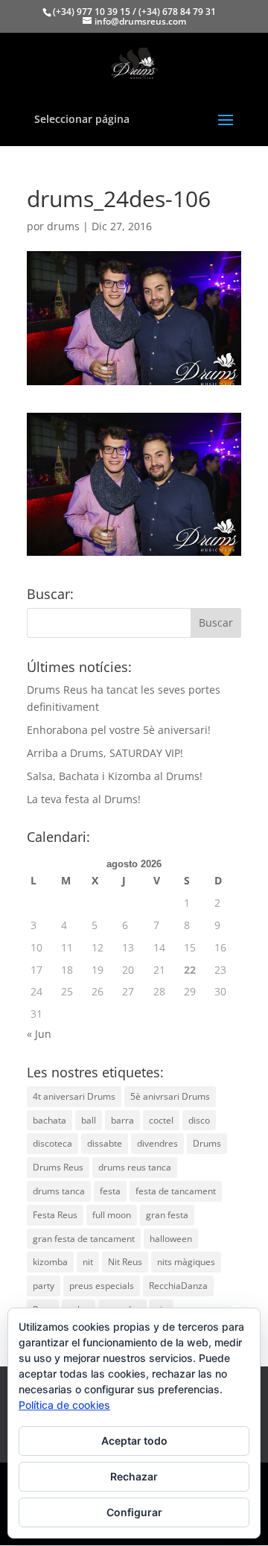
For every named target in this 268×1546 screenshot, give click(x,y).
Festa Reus (55, 1214)
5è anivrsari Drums (170, 1096)
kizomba (50, 1261)
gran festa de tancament (84, 1238)
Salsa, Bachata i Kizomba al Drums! (114, 776)
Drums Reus (58, 1167)
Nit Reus (125, 1261)
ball (88, 1120)
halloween (171, 1238)
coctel (161, 1120)
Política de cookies (64, 1404)
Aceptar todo (134, 1440)
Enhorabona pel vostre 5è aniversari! (119, 730)
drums (63, 226)
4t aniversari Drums (74, 1096)
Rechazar (134, 1476)
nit (88, 1261)
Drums (207, 1143)
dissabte (104, 1143)
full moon (111, 1214)
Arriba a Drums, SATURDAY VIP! (105, 753)
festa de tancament (175, 1191)
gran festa (167, 1214)
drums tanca (59, 1191)
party (43, 1285)
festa (110, 1191)
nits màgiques (186, 1261)
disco (199, 1120)
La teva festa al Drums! (84, 799)
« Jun (39, 1034)
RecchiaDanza (178, 1285)
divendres (157, 1143)
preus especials (101, 1285)
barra (122, 1120)
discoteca (52, 1143)
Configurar (134, 1512)
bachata (49, 1120)
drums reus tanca (134, 1167)
